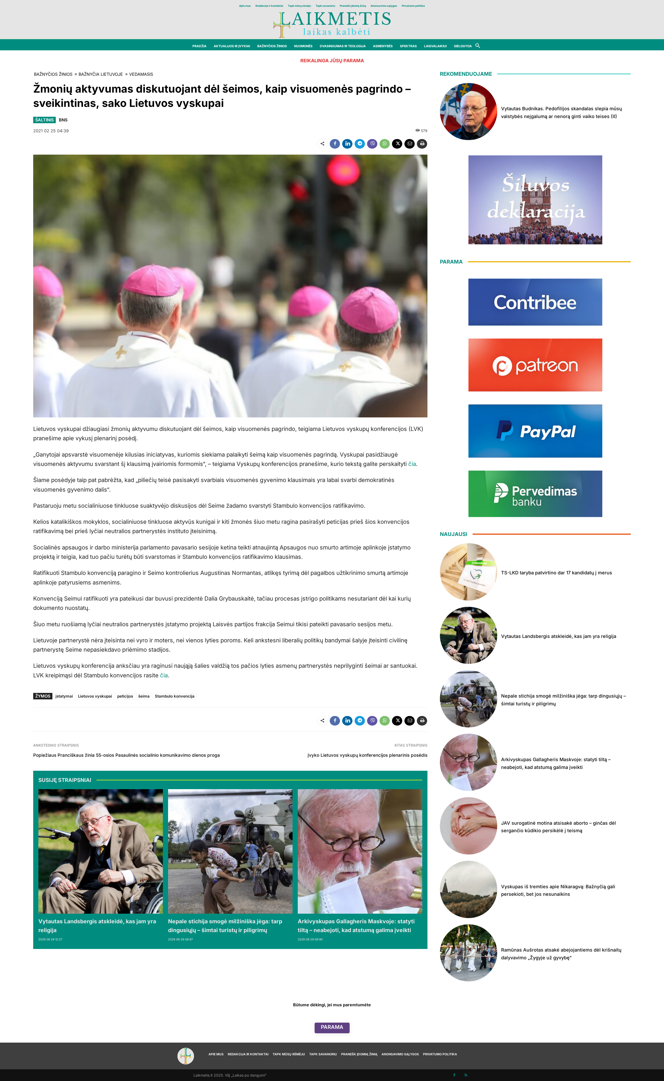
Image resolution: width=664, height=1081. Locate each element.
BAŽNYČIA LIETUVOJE (101, 74)
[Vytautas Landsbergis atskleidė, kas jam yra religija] (100, 851)
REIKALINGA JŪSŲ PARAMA (332, 60)
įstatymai (64, 696)
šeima (144, 696)
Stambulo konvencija (175, 696)
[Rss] (466, 1075)
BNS (63, 119)
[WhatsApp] (384, 144)
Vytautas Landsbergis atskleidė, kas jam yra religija (558, 636)
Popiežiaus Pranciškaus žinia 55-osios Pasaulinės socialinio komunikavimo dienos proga (126, 755)
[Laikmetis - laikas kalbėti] (332, 24)
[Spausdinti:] (422, 144)
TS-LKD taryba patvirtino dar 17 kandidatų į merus (556, 572)
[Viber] (372, 144)
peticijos (125, 696)
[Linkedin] (347, 144)
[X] (397, 144)
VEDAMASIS (141, 74)
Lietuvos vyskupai (95, 696)
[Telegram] (360, 144)
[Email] (409, 144)
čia (412, 463)
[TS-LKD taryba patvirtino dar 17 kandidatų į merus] (468, 572)
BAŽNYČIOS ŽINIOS (53, 74)
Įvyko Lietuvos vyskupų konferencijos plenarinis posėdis (367, 755)
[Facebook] (335, 144)
